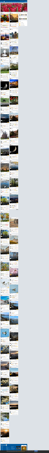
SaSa (2, 308)
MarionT (12, 90)
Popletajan (3, 42)
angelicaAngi (3, 408)
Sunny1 (2, 273)
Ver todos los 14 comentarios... (6, 293)
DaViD (11, 205)
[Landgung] (26, 19)
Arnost (2, 141)
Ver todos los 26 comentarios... (6, 342)
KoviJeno (3, 60)
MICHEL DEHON (3, 256)
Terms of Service (23, 451)
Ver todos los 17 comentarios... (6, 210)
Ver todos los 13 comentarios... (6, 111)
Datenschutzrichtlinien (13, 448)
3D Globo (7, 448)
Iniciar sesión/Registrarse (22, 0)
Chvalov (12, 189)
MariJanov (3, 75)
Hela (2, 30)
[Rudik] (20, 15)
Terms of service (12, 446)
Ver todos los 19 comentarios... (6, 375)
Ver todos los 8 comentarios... (15, 329)
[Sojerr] (20, 19)
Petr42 (2, 339)
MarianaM (3, 159)
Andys (2, 192)
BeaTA (2, 323)
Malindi (2, 59)
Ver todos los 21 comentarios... (15, 126)
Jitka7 (11, 395)
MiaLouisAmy (3, 92)
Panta (2, 423)
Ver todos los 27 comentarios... (6, 227)
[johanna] (24, 15)
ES (25, 0)
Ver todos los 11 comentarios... (6, 144)
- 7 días (2, 448)
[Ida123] (22, 19)
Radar (6, 446)
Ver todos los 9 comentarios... (15, 43)
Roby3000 (3, 439)
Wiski (11, 156)
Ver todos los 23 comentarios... (15, 249)
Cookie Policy (19, 451)
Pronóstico (2, 446)
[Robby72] (24, 19)
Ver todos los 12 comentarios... (15, 365)
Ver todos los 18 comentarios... (15, 93)
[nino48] (26, 15)
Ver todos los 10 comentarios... (6, 95)
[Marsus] (22, 15)
